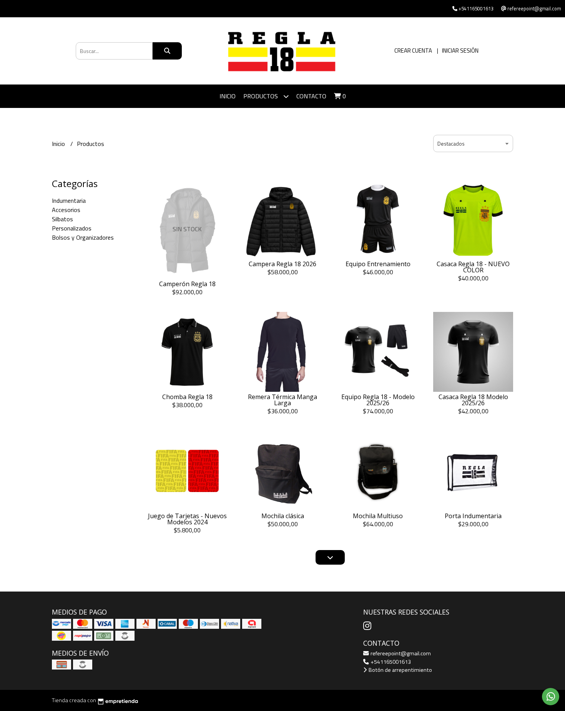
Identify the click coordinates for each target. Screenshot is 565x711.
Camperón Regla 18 (187, 284)
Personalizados (71, 228)
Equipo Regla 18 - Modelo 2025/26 (378, 400)
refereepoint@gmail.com (400, 653)
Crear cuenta (413, 50)
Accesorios (66, 209)
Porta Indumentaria (473, 516)
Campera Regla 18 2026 (282, 264)
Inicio (227, 96)
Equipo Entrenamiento (378, 264)
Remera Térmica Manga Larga (282, 400)
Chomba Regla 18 (187, 397)
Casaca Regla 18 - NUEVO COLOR (473, 267)
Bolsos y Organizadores (83, 237)
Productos (261, 96)
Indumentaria (69, 200)
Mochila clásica (282, 516)
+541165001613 (390, 662)
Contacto (311, 96)
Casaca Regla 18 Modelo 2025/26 (473, 400)
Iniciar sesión (460, 50)
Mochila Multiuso (378, 516)
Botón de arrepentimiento (399, 670)
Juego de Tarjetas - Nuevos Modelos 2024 (187, 519)
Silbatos (62, 219)
